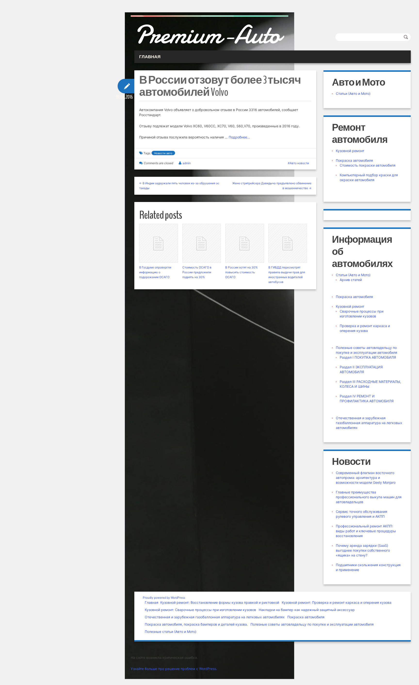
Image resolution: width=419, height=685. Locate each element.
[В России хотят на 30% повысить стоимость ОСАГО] (244, 243)
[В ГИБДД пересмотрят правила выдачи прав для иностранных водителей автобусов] (287, 243)
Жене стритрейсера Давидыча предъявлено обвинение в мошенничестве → (271, 185)
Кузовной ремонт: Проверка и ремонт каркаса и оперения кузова (336, 602)
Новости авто (163, 153)
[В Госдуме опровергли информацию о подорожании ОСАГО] (158, 243)
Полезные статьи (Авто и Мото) (170, 631)
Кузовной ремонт (350, 151)
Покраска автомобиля (354, 160)
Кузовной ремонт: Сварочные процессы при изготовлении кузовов (200, 610)
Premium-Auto (207, 34)
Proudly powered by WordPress (164, 597)
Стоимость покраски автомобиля (367, 165)
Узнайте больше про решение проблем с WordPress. (174, 669)
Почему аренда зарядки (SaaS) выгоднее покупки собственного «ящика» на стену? (363, 550)
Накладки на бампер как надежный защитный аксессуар (307, 610)
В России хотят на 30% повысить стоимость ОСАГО (241, 272)
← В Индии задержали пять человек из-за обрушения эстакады (179, 185)
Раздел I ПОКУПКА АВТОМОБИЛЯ (368, 357)
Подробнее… (239, 137)
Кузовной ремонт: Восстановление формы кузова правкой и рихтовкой (219, 602)
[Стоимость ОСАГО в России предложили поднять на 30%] (201, 243)
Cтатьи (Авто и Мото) (353, 93)
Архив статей (351, 280)
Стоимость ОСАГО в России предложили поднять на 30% (196, 272)
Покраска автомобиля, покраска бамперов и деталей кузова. (196, 624)
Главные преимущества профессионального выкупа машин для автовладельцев (369, 497)
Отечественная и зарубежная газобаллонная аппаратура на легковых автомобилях (369, 423)
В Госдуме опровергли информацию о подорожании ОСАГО (155, 272)
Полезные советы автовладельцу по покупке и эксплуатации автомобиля (312, 624)
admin (187, 163)
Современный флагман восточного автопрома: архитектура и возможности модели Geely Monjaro (365, 477)
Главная (151, 602)
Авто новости (299, 163)
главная (150, 57)
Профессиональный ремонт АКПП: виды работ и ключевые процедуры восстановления (366, 531)
